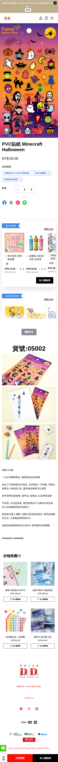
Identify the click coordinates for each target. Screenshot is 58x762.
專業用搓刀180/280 (23, 5)
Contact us (29, 698)
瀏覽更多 (29, 332)
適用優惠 (6, 166)
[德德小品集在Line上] (37, 710)
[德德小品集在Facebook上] (21, 710)
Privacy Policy (30, 748)
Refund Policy (44, 748)
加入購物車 (44, 280)
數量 (4, 188)
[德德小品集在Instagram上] (29, 710)
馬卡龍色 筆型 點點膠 (15, 258)
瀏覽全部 (48, 229)
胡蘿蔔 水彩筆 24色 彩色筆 (36, 258)
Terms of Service (15, 748)
